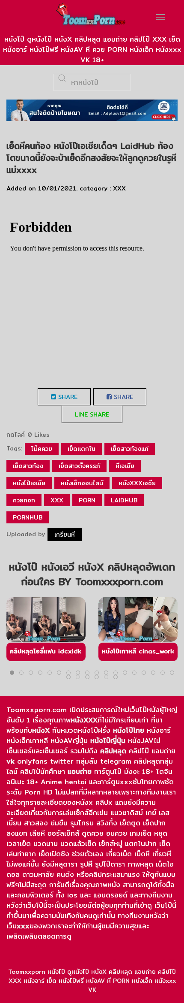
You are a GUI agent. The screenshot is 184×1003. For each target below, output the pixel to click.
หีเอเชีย (125, 466)
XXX (119, 188)
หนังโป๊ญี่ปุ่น (107, 740)
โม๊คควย (41, 448)
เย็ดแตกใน (81, 448)
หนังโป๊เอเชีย (29, 483)
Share (66, 397)
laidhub (124, 500)
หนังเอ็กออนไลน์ (82, 483)
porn (87, 500)
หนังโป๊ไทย (128, 730)
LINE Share (92, 414)
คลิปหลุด (113, 751)
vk (10, 761)
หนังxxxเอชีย (137, 483)
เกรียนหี (64, 534)
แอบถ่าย (80, 771)
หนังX (41, 730)
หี (90, 864)
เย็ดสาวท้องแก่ (129, 448)
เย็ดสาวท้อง (28, 466)
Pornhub (27, 517)
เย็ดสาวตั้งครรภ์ (79, 466)
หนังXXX (84, 720)
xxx (56, 500)
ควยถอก (24, 500)
